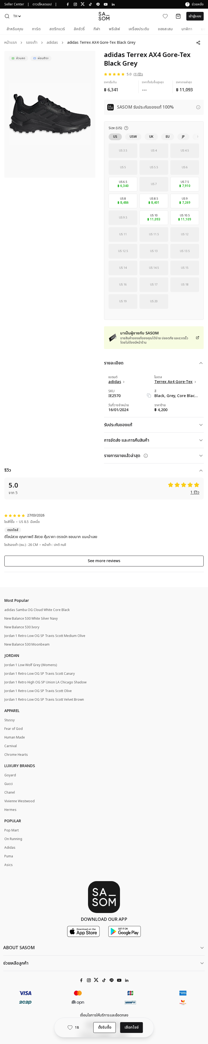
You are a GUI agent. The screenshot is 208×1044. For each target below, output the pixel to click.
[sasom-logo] (104, 16)
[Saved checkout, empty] (178, 16)
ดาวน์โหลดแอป (42, 4)
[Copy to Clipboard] (149, 395)
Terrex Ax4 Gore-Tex (173, 382)
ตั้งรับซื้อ (104, 1027)
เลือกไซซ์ (132, 1027)
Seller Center (14, 4)
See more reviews (104, 561)
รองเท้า (31, 43)
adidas (52, 43)
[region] (50, 114)
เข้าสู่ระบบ (195, 16)
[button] (7, 16)
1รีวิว (194, 492)
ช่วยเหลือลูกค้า (15, 963)
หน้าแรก (10, 43)
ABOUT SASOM (19, 948)
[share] (198, 42)
